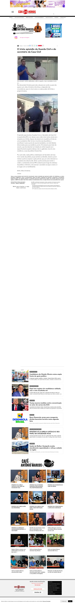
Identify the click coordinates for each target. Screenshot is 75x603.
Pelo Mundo (32, 400)
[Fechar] (73, 601)
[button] (39, 17)
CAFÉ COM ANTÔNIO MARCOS (35, 429)
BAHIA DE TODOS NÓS (53, 589)
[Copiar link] (43, 46)
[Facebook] (30, 46)
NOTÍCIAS (19, 173)
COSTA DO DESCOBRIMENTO (54, 587)
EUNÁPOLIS (32, 443)
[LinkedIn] (37, 46)
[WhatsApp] (35, 46)
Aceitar (70, 601)
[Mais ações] (57, 45)
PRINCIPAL (50, 581)
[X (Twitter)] (32, 46)
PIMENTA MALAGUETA (34, 386)
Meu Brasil (32, 414)
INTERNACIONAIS (52, 593)
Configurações (63, 601)
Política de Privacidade (46, 601)
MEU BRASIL (51, 591)
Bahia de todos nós (33, 371)
